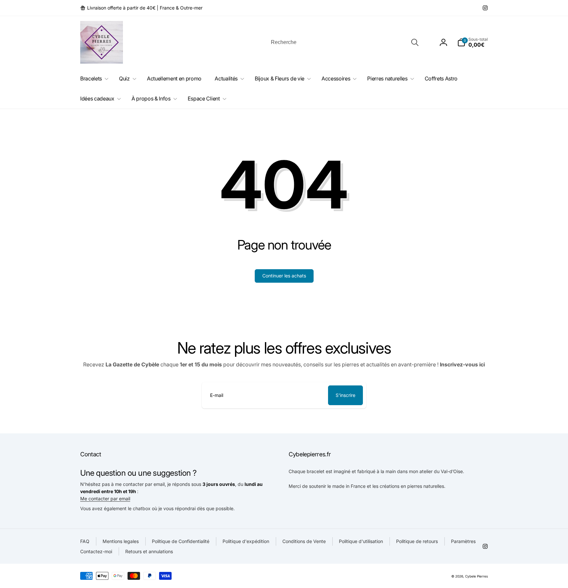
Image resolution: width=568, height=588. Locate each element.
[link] (141, 7)
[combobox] (344, 42)
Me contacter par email (105, 498)
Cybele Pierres (476, 576)
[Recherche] (414, 42)
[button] (472, 42)
